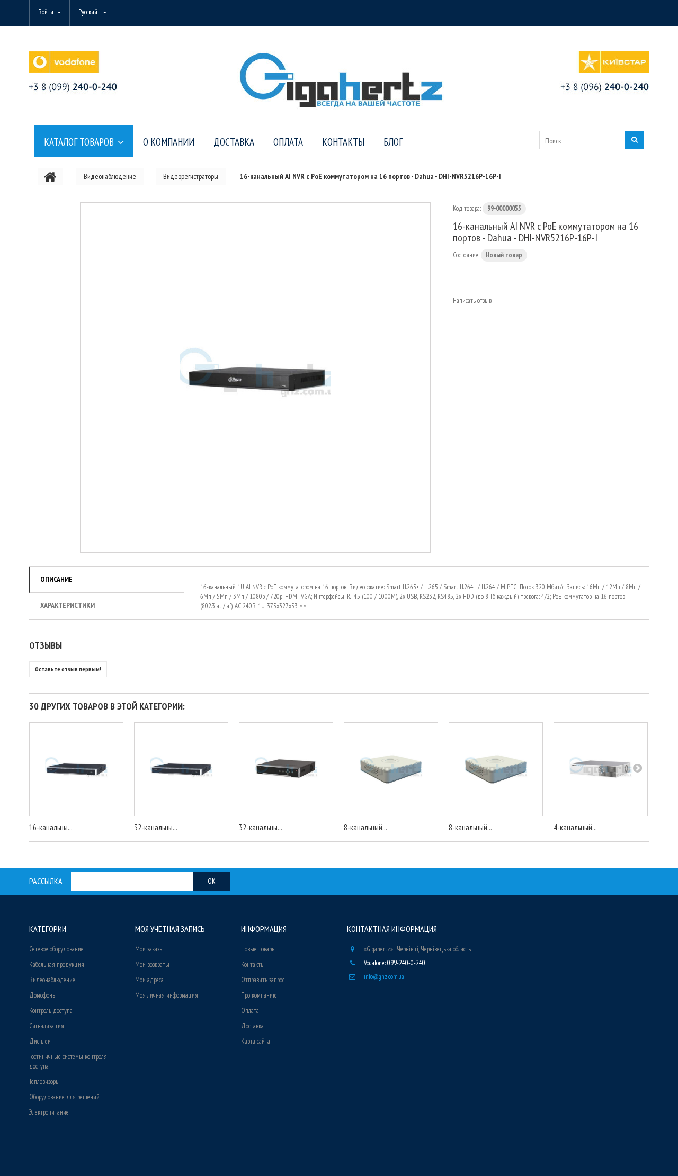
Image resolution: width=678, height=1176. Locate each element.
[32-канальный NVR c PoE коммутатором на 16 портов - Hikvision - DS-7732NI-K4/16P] (286, 769)
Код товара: (467, 208)
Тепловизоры (44, 1081)
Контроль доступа (51, 1010)
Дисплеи (40, 1041)
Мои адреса (149, 979)
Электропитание (49, 1112)
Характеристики (67, 605)
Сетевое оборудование (56, 949)
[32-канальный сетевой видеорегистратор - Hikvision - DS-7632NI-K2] (181, 769)
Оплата (250, 1010)
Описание (56, 579)
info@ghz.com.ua (384, 976)
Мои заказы (149, 949)
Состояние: (466, 254)
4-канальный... (575, 827)
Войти (45, 11)
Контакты (253, 964)
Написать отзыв (472, 300)
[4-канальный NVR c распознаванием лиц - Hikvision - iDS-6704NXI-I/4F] (601, 769)
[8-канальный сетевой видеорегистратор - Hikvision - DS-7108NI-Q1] (391, 769)
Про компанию (258, 995)
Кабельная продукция (56, 964)
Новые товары (258, 949)
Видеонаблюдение (52, 979)
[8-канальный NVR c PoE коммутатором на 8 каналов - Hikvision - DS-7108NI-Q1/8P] (496, 769)
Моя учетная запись (170, 928)
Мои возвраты (152, 964)
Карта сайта (255, 1041)
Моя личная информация (166, 995)
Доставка (252, 1025)
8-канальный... (365, 827)
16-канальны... (51, 827)
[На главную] (50, 176)
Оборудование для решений (64, 1096)
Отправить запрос (262, 979)
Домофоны (43, 995)
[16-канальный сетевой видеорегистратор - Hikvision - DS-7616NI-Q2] (76, 769)
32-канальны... (155, 827)
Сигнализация (46, 1025)
